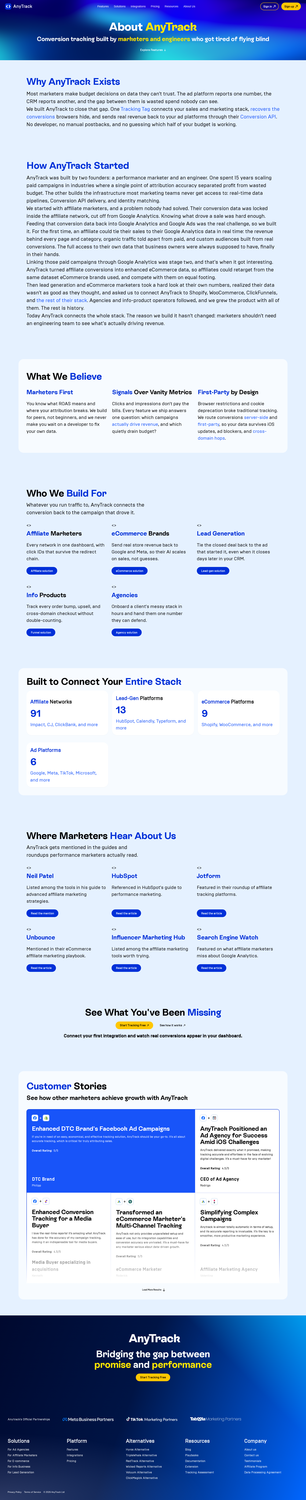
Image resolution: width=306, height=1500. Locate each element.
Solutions (120, 6)
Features (103, 6)
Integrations (138, 6)
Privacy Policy (15, 1492)
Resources (171, 6)
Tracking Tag (135, 109)
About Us (189, 6)
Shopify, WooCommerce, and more (237, 724)
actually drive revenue (135, 424)
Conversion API (258, 117)
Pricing (155, 6)
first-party (208, 424)
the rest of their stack (61, 300)
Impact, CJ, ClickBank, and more (64, 724)
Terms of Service (32, 1492)
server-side (256, 417)
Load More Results (151, 1289)
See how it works (171, 1025)
